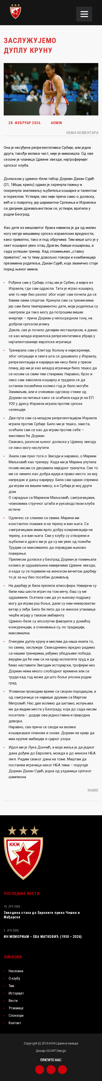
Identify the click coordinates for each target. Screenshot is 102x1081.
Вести (13, 1000)
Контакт (15, 1023)
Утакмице (16, 1008)
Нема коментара (82, 133)
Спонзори (16, 1015)
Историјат (16, 993)
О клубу (14, 978)
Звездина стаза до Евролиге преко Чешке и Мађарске (42, 915)
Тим (11, 986)
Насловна (16, 971)
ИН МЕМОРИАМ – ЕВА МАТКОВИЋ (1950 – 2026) (43, 937)
